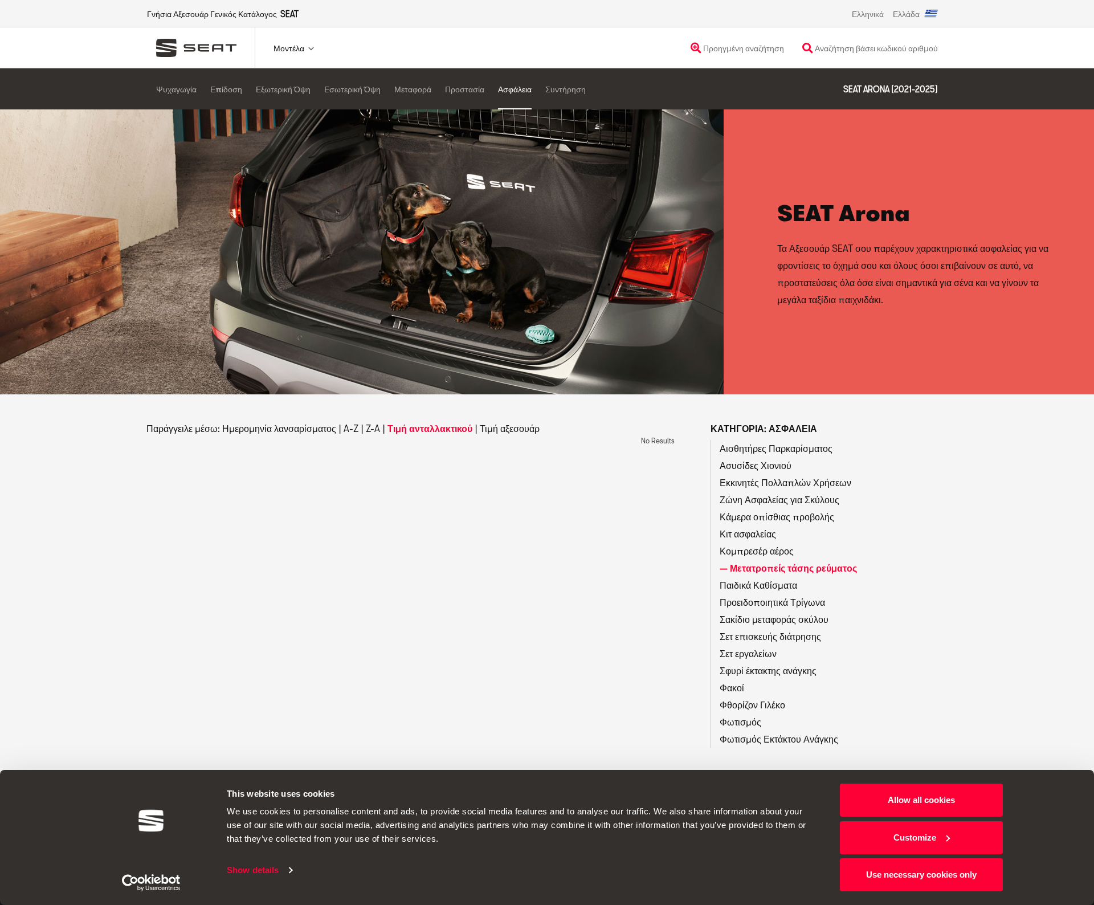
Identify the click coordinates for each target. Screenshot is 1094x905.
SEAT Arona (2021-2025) (890, 89)
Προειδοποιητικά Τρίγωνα (772, 602)
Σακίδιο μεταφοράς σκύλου (774, 619)
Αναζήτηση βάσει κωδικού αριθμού (875, 48)
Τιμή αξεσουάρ (510, 428)
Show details (253, 870)
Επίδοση (226, 89)
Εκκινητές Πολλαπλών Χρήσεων (785, 482)
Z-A (373, 428)
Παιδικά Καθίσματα (758, 585)
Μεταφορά (412, 89)
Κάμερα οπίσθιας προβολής (777, 516)
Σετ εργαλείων (748, 653)
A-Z (351, 428)
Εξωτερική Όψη (283, 89)
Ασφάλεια (515, 89)
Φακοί (732, 687)
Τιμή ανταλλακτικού (429, 428)
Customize (914, 837)
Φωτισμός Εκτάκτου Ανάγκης (779, 738)
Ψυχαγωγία (176, 89)
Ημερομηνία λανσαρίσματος (279, 428)
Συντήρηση (565, 89)
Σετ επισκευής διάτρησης (770, 636)
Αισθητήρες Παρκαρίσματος (776, 448)
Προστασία (464, 89)
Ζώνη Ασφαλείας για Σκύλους (779, 499)
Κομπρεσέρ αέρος (757, 550)
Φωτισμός (740, 721)
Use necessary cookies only (921, 874)
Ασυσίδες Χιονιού (755, 465)
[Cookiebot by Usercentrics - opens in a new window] (151, 882)
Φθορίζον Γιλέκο (752, 704)
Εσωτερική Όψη (352, 89)
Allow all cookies (921, 800)
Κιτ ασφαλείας (748, 533)
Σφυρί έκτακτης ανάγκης (768, 670)
